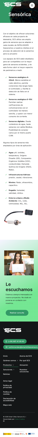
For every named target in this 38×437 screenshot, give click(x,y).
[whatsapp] (4, 421)
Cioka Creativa (20, 419)
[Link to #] (32, 5)
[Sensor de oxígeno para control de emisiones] (19, 207)
